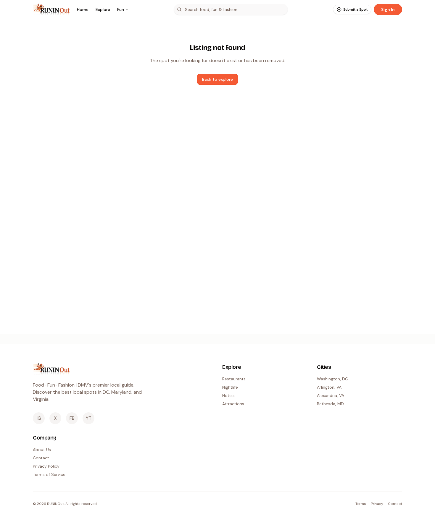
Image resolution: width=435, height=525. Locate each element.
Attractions (233, 403)
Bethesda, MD (330, 403)
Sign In (388, 9)
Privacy (377, 503)
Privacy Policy (46, 466)
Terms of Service (49, 474)
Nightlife (230, 387)
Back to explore (217, 79)
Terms (360, 503)
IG (39, 418)
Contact (41, 458)
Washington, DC (332, 379)
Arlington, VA (329, 387)
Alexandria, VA (330, 395)
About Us (42, 449)
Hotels (228, 395)
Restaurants (234, 379)
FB (72, 418)
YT (88, 418)
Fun (120, 9)
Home (82, 9)
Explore (103, 9)
